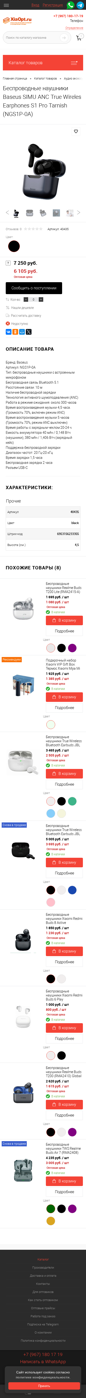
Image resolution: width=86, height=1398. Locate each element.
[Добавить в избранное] (76, 131)
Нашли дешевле (22, 307)
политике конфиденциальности (43, 1377)
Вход (35, 5)
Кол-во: (16, 299)
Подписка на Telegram (43, 1324)
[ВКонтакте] (8, 332)
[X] (29, 332)
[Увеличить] (43, 171)
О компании (43, 1332)
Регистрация (53, 5)
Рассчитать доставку (26, 315)
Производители (43, 1267)
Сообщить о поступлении (33, 288)
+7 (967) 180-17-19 (68, 16)
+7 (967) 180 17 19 (43, 1354)
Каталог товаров (26, 62)
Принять (44, 1386)
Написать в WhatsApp (43, 1361)
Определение (74, 28)
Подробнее (64, 631)
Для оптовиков (43, 1292)
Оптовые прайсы (43, 1308)
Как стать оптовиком (43, 1300)
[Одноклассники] (15, 332)
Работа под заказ (43, 1316)
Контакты (43, 1284)
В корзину (67, 620)
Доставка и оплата (43, 1275)
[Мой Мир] (22, 332)
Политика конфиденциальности (43, 1340)
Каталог (43, 1259)
